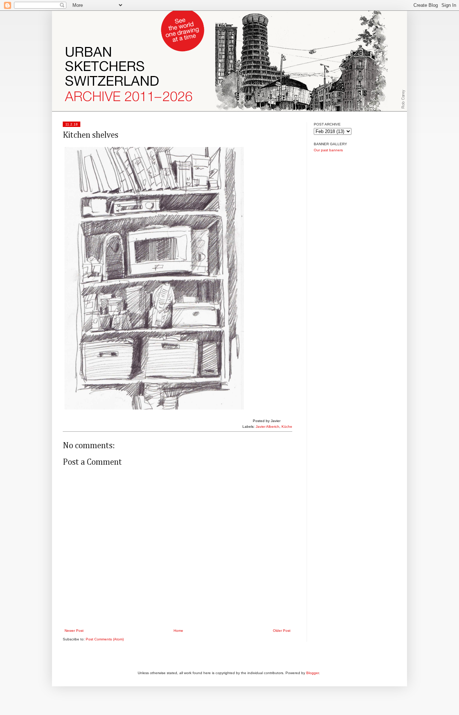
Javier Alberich (267, 426)
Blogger (312, 673)
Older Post (281, 631)
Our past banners (328, 150)
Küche (286, 426)
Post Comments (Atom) (105, 639)
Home (178, 631)
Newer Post (74, 631)
